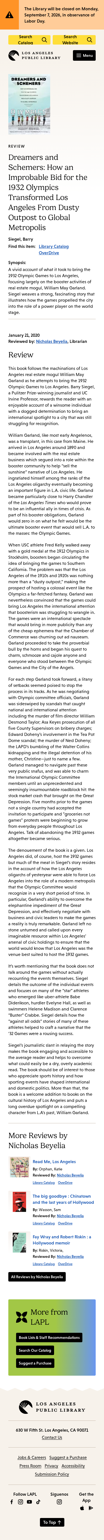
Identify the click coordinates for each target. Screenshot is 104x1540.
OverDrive (49, 252)
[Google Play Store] (91, 1508)
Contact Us (52, 1437)
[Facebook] (11, 1501)
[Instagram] (20, 1501)
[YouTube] (29, 1501)
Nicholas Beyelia (51, 341)
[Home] (34, 55)
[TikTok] (38, 1501)
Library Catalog (54, 246)
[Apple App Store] (82, 1508)
